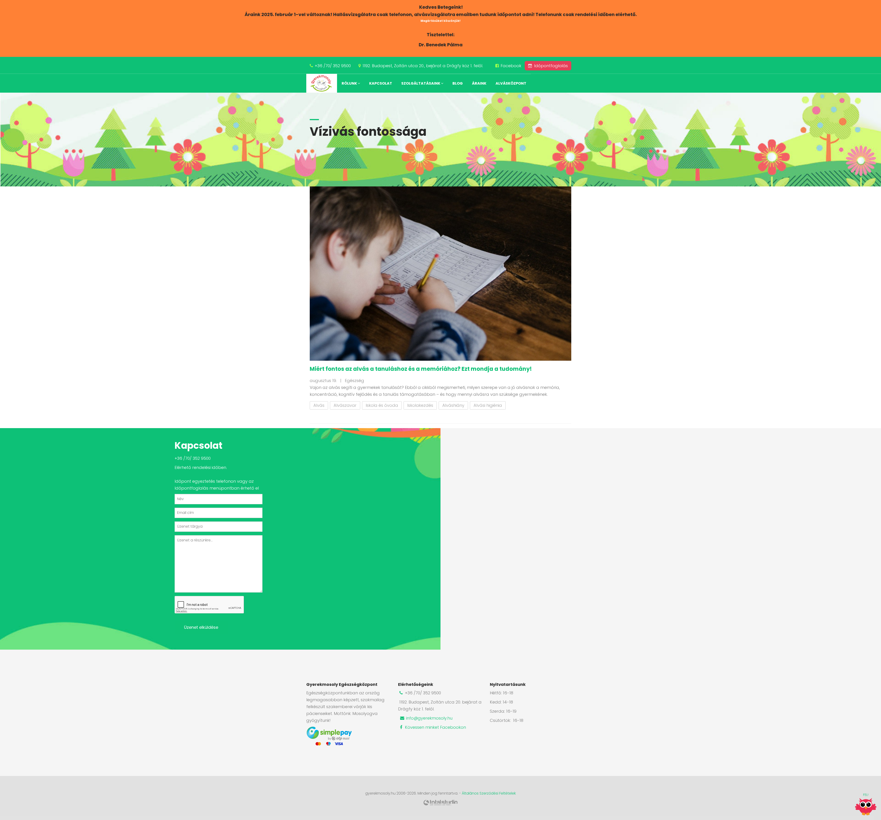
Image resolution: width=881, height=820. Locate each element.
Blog (457, 83)
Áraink (479, 83)
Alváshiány (453, 405)
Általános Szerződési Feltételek (489, 793)
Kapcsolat (380, 83)
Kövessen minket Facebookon (435, 727)
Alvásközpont (511, 83)
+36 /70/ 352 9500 (333, 66)
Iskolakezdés (420, 405)
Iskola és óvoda (382, 405)
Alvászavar (345, 405)
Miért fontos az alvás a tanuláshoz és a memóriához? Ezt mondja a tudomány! (421, 369)
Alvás (318, 405)
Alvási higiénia (488, 405)
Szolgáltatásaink (421, 83)
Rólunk (350, 83)
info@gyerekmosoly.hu (428, 718)
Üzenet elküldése (201, 627)
